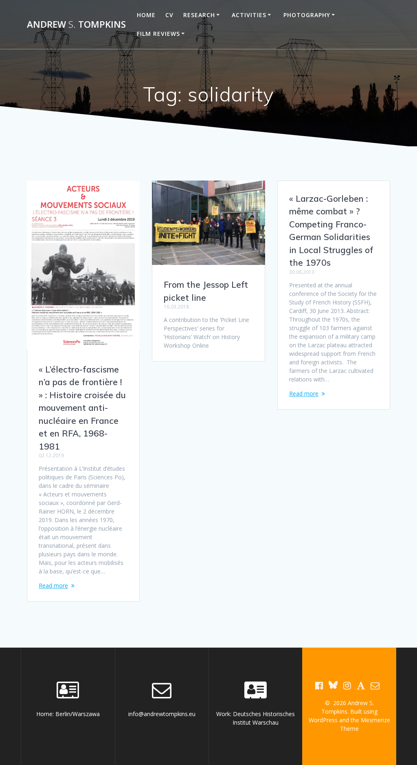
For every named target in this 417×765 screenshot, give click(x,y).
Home (146, 15)
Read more (53, 585)
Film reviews (158, 33)
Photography (306, 15)
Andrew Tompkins (76, 24)
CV (169, 15)
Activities (249, 15)
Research (199, 15)
